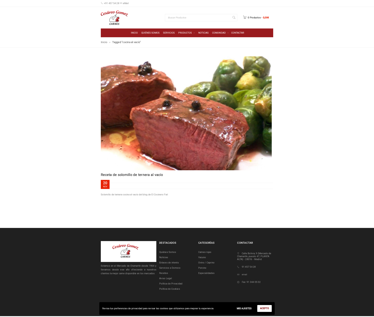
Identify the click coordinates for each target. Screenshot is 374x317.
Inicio (104, 42)
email (244, 274)
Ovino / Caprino (206, 262)
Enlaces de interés (169, 262)
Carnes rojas (204, 252)
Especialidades (206, 273)
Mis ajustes (244, 308)
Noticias (163, 257)
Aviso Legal (165, 278)
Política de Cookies (169, 289)
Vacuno (202, 257)
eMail (126, 3)
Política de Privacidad (170, 283)
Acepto (264, 308)
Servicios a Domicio (169, 267)
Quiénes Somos (167, 252)
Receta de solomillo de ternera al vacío (132, 175)
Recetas (163, 273)
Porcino (202, 267)
